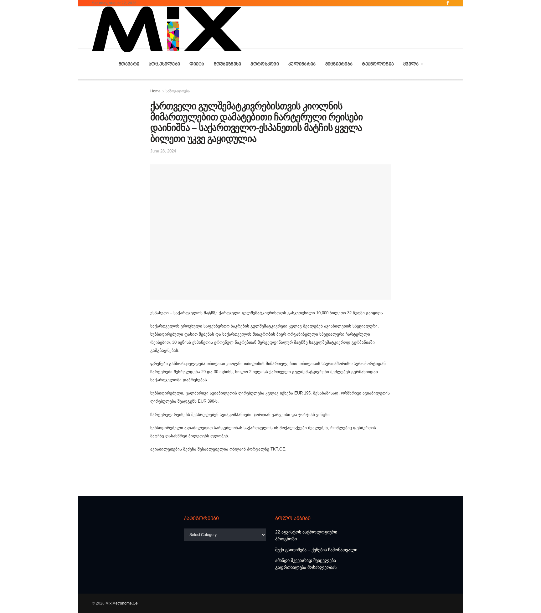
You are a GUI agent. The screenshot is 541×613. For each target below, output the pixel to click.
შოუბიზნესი (227, 63)
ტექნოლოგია (378, 63)
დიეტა (196, 63)
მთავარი (129, 63)
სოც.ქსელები (164, 63)
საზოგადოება (178, 91)
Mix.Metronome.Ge (122, 603)
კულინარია (302, 63)
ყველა (411, 63)
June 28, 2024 (163, 151)
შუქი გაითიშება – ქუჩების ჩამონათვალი (316, 549)
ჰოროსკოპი (264, 63)
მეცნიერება (339, 63)
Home (155, 91)
